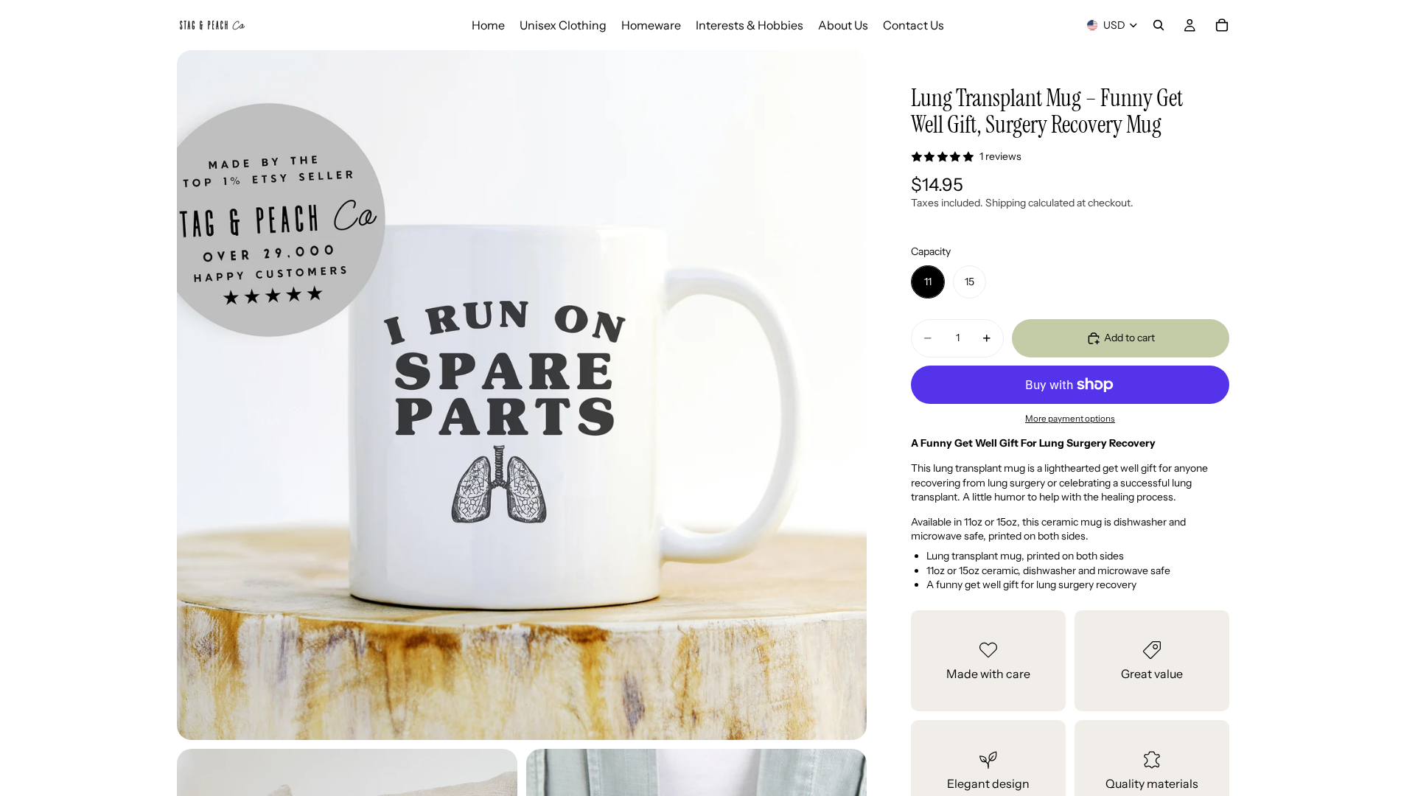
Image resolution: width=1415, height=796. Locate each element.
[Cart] (1222, 25)
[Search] (1158, 25)
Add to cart (1129, 337)
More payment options (1070, 418)
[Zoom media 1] (522, 395)
